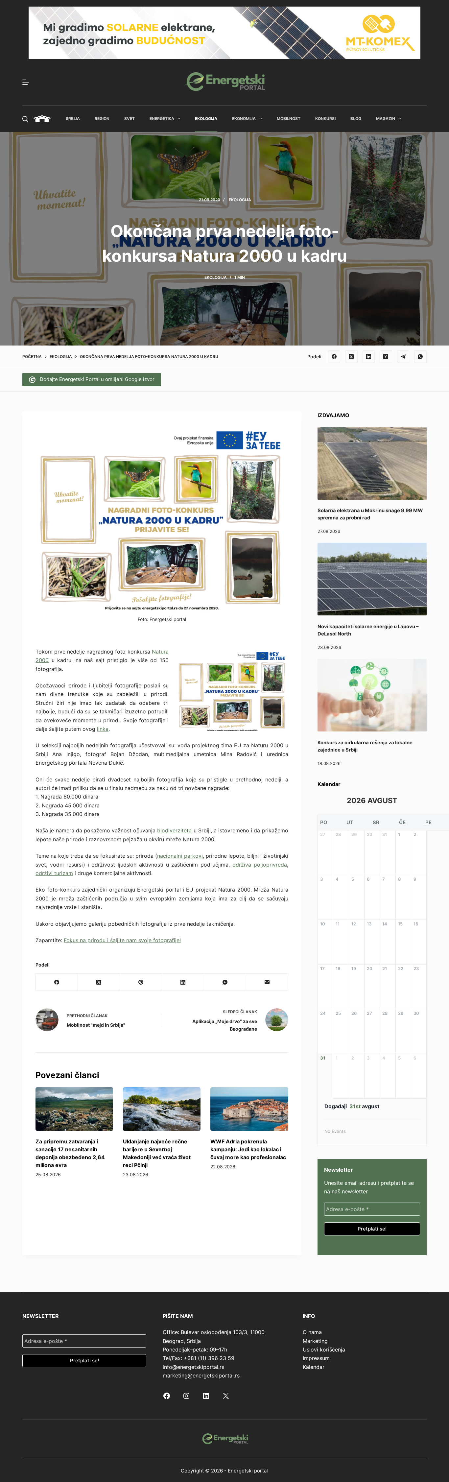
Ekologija (206, 118)
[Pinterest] (141, 982)
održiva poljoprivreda (259, 864)
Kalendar (313, 1367)
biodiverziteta (174, 830)
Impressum (316, 1358)
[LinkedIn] (369, 356)
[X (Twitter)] (351, 356)
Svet (129, 118)
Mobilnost (288, 118)
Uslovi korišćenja (324, 1349)
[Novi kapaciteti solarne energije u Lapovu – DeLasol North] (372, 579)
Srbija (73, 118)
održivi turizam (54, 873)
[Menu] (25, 82)
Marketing (315, 1341)
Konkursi (325, 118)
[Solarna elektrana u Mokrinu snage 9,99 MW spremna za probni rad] (372, 463)
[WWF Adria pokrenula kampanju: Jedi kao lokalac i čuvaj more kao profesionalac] (249, 1109)
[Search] (25, 119)
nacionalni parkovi (179, 855)
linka (102, 729)
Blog (355, 118)
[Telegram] (403, 356)
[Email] (267, 982)
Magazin (385, 118)
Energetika (162, 118)
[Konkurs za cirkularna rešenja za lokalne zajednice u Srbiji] (372, 695)
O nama (312, 1332)
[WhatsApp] (420, 356)
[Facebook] (334, 356)
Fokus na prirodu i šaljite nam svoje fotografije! (122, 940)
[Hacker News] (386, 356)
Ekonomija (244, 118)
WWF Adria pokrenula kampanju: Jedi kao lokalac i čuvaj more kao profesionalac (248, 1149)
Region (102, 118)
